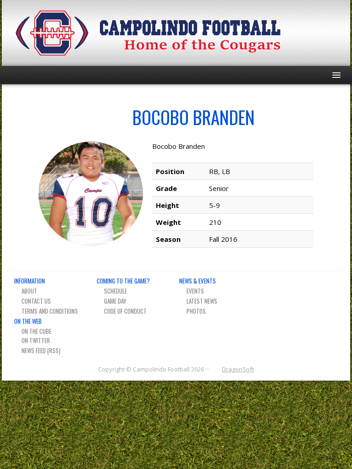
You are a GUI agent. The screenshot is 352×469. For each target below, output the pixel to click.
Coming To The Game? (123, 280)
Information (29, 280)
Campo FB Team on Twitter (319, 33)
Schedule (115, 290)
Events (195, 290)
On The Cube (36, 331)
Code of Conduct (125, 311)
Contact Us (36, 300)
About (29, 290)
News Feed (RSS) (41, 350)
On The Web (28, 321)
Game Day (115, 300)
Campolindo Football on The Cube (303, 33)
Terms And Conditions (50, 311)
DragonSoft (238, 369)
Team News (335, 33)
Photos (196, 311)
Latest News (202, 300)
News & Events (197, 280)
